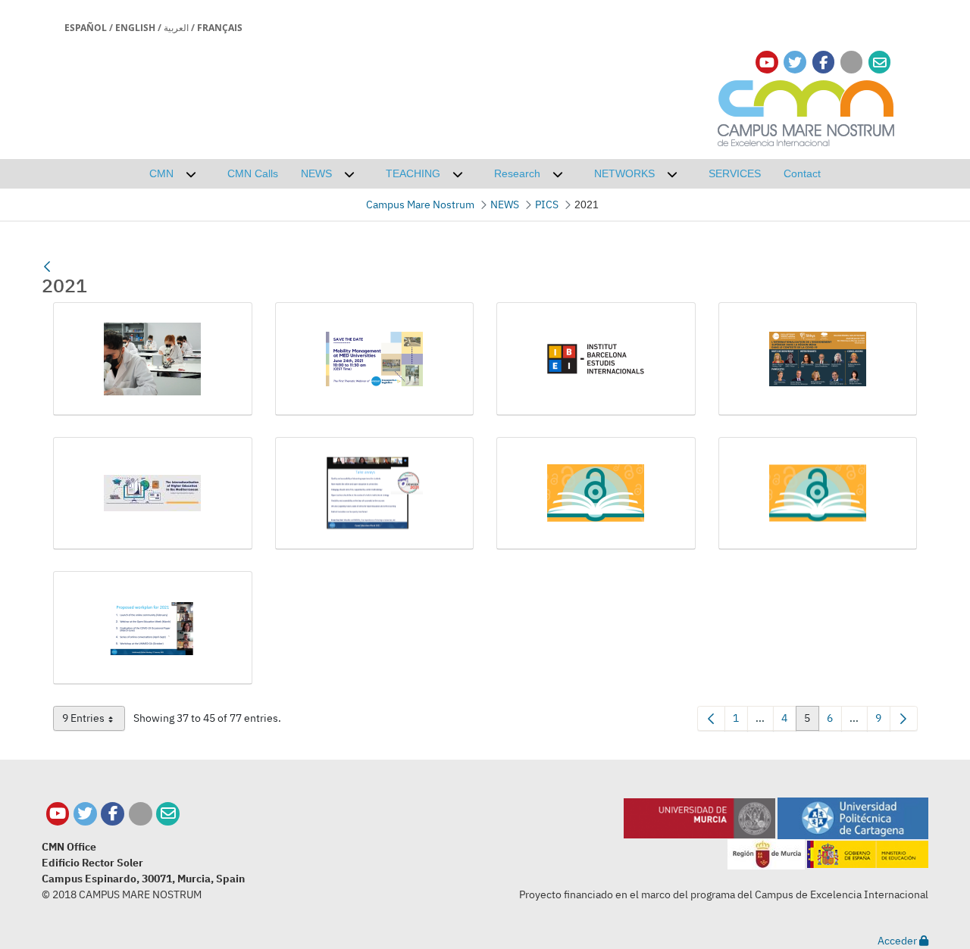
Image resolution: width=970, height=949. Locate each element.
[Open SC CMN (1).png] (596, 494)
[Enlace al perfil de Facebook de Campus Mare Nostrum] (823, 62)
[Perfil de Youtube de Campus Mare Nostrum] (58, 814)
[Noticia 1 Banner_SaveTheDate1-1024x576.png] (374, 359)
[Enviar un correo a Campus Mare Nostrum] (168, 814)
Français (219, 27)
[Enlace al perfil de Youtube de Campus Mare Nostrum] (766, 62)
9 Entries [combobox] (93, 721)
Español (85, 27)
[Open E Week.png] (374, 494)
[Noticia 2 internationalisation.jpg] (152, 494)
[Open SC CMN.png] (818, 494)
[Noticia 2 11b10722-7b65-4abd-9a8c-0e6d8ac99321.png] (818, 359)
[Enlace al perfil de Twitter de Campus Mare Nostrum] (795, 62)
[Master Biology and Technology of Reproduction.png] (152, 359)
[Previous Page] (711, 718)
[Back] (47, 266)
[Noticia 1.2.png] (596, 359)
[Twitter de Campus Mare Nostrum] (85, 814)
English (135, 27)
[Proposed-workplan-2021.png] (152, 628)
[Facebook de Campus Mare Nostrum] (112, 814)
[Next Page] (904, 718)
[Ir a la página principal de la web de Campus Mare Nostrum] (806, 110)
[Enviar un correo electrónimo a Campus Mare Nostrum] (880, 62)
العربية (176, 27)
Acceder (898, 940)
